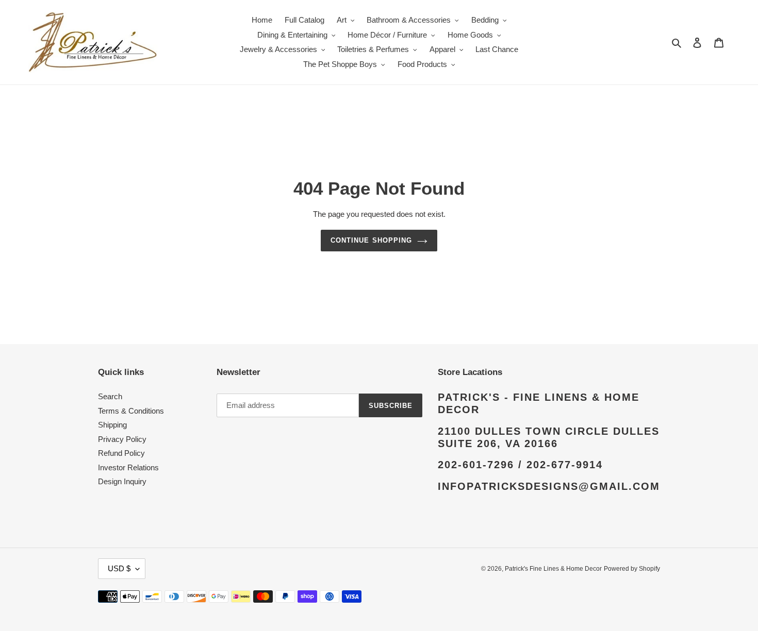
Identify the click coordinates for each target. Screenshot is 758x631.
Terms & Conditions (131, 410)
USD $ (119, 568)
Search (110, 396)
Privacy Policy (122, 439)
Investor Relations (128, 467)
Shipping (112, 424)
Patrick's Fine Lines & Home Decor (553, 568)
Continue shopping (371, 240)
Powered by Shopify (632, 568)
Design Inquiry (122, 481)
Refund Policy (121, 453)
